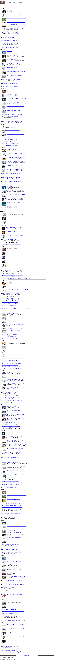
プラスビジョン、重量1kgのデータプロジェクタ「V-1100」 (11, 392)
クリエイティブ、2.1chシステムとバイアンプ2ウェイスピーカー (16, 202)
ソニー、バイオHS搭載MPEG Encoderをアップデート (10, 145)
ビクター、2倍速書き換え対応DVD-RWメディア (9, 487)
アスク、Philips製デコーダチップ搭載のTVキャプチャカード (11, 422)
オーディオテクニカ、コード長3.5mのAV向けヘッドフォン (11, 83)
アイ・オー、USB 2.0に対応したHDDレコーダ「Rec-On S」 (15, 529)
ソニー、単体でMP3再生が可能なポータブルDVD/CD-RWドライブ (16, 526)
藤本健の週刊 (12, 149)
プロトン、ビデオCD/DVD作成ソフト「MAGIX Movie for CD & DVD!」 (12, 505)
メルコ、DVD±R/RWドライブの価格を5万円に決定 (9, 549)
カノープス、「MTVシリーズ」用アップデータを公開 (10, 86)
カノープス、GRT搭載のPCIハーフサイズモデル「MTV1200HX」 (16, 495)
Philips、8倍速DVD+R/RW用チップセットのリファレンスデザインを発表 (13, 584)
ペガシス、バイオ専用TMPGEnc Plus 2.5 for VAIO (9, 206)
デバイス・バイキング (10, 186)
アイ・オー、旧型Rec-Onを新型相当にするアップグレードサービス (16, 532)
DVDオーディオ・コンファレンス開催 (12, 55)
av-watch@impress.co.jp (13, 657)
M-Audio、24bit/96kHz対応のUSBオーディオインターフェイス (16, 328)
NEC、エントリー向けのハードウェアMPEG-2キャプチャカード (15, 190)
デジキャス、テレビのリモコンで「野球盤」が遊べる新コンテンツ (16, 18)
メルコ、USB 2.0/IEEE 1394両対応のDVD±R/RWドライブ (15, 106)
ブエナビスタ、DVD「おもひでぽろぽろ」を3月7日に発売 (13, 165)
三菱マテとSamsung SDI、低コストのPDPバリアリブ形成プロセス (12, 114)
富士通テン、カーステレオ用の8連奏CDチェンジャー (10, 613)
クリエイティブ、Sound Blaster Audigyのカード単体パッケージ (11, 609)
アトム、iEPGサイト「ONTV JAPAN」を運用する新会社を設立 (11, 181)
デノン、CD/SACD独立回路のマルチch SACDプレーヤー (15, 624)
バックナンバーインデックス (15, 2)
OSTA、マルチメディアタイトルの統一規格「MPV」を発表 (11, 177)
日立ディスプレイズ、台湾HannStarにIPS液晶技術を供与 (10, 360)
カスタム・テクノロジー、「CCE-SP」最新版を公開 (10, 295)
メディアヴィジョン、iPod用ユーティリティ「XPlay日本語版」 (14, 235)
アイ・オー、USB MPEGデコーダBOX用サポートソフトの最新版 (12, 368)
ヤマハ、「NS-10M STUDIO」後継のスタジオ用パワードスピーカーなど (13, 611)
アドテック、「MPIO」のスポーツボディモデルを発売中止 (11, 173)
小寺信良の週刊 (11, 212)
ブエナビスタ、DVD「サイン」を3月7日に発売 (12, 231)
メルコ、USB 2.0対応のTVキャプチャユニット (11, 94)
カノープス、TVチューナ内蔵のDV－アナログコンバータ (15, 383)
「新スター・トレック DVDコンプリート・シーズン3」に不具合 (11, 509)
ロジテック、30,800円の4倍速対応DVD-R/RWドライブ (15, 102)
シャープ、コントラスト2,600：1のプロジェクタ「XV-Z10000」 (16, 466)
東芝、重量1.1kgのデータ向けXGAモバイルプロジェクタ (10, 481)
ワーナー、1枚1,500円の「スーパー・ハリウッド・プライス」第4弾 (12, 272)
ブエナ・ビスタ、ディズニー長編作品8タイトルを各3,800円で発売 (16, 444)
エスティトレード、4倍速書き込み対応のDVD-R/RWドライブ (11, 398)
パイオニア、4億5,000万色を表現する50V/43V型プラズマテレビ (16, 387)
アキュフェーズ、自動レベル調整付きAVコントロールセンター (16, 157)
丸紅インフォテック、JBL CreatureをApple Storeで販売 (15, 448)
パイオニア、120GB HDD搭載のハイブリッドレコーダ (15, 440)
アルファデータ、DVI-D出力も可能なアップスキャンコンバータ (11, 544)
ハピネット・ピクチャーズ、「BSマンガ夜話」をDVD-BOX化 (14, 198)
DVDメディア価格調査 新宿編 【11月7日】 (13, 499)
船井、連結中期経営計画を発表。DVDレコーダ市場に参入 (11, 426)
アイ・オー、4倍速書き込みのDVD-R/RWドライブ (14, 330)
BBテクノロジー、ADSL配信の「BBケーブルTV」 (9, 427)
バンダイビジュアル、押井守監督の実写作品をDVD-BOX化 (13, 227)
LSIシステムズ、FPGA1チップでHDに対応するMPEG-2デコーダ (16, 98)
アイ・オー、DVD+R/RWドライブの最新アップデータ (10, 365)
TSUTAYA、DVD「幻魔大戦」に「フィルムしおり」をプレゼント (14, 14)
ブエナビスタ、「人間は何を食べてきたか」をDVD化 (15, 161)
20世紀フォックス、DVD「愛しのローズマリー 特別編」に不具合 (12, 507)
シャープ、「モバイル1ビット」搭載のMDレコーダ (13, 63)
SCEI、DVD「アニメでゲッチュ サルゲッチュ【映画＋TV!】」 (11, 306)
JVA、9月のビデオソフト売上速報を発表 (8, 587)
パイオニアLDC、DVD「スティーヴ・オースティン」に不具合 (11, 241)
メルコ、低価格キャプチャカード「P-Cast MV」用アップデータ (11, 452)
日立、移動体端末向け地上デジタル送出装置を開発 (9, 40)
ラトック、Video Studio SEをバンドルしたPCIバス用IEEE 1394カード (12, 366)
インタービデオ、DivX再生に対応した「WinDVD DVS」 (13, 436)
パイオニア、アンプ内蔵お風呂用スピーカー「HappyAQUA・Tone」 (12, 580)
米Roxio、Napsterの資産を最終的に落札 (8, 47)
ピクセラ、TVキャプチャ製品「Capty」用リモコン (14, 110)
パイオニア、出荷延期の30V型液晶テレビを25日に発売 (10, 298)
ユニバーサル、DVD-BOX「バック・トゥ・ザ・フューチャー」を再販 (12, 482)
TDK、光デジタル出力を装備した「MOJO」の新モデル (15, 594)
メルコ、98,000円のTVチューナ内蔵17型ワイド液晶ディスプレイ (16, 71)
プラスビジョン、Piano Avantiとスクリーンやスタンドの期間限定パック (12, 363)
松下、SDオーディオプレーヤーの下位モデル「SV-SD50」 (15, 470)
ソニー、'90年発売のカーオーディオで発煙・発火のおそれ (11, 616)
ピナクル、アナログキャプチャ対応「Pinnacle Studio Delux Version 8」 (12, 275)
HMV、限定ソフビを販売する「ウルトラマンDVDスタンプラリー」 (12, 121)
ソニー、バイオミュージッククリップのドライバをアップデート (11, 244)
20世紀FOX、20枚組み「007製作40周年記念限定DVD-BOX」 (16, 418)
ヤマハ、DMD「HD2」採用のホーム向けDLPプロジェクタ (15, 379)
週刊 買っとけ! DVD (8, 432)
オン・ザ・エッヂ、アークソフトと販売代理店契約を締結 (10, 32)
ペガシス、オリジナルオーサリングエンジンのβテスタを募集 (11, 503)
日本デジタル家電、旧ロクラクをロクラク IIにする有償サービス (11, 79)
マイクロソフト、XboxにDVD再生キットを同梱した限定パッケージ (12, 457)
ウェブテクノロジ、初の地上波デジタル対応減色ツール (10, 303)
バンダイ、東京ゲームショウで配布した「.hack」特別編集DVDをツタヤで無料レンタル (15, 278)
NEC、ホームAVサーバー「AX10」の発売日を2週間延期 (10, 484)
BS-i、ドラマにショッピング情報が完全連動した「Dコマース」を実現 (12, 28)
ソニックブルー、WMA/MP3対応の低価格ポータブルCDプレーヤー (12, 397)
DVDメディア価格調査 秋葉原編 (11, 59)
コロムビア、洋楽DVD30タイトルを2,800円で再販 (9, 650)
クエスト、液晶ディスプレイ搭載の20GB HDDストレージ (14, 564)
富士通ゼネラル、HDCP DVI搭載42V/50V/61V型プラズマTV (15, 410)
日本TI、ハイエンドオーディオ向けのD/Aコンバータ (10, 143)
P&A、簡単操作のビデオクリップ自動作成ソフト (12, 130)
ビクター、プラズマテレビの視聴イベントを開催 (9, 338)
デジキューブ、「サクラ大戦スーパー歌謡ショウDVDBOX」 (11, 620)
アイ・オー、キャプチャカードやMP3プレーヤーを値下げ (10, 648)
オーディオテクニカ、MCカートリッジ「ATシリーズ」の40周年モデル (17, 289)
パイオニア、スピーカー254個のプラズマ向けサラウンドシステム (16, 75)
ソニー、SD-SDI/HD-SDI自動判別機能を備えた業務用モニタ (16, 474)
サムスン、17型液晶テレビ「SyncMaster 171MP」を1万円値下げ (11, 652)
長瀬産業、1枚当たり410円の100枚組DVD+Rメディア (10, 302)
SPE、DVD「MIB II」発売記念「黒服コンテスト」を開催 (10, 478)
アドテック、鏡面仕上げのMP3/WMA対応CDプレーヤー (15, 153)
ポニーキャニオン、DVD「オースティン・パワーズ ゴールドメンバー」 (13, 358)
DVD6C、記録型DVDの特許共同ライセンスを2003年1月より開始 (11, 293)
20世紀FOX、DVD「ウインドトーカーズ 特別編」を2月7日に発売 (14, 414)
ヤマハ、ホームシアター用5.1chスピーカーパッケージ (15, 568)
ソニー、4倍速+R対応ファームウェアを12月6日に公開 (10, 334)
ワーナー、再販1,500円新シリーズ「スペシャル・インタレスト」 (12, 270)
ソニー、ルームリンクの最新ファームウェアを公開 (9, 37)
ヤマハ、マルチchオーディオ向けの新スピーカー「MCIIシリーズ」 (12, 423)
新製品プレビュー (9, 51)
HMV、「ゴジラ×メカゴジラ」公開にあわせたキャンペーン (14, 169)
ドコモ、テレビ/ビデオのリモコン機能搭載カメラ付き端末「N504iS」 (12, 276)
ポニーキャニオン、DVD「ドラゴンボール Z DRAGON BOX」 (15, 601)
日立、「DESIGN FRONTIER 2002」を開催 (8, 43)
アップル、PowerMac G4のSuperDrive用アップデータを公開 (11, 513)
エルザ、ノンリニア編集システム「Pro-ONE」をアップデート (11, 299)
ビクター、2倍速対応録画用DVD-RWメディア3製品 (9, 139)
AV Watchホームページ (27, 655)
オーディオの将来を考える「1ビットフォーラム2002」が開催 (16, 576)
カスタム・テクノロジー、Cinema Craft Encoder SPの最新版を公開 (12, 400)
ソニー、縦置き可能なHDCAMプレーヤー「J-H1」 (9, 485)
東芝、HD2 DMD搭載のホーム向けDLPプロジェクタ (14, 561)
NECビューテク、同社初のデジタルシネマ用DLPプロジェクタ (11, 552)
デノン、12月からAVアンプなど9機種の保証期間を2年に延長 (11, 116)
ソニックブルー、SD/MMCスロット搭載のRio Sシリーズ (13, 67)
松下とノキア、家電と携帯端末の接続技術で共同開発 (10, 305)
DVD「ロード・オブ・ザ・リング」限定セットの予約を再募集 (14, 324)
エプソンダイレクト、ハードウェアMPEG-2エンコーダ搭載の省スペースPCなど (14, 308)
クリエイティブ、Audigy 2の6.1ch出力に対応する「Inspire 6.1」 (11, 646)
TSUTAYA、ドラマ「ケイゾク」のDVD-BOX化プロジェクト (11, 517)
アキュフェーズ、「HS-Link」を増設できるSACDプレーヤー (16, 22)
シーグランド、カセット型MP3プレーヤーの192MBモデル (15, 134)
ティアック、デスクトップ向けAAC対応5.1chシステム (15, 605)
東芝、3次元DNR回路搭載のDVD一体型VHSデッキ (14, 537)
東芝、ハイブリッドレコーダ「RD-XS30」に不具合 (9, 239)
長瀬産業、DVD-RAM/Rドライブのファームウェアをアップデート (12, 615)
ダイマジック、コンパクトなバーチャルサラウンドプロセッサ (16, 628)
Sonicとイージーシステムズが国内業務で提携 (9, 336)
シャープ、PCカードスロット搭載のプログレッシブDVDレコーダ (16, 194)
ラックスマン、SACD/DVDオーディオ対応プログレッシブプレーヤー (17, 24)
